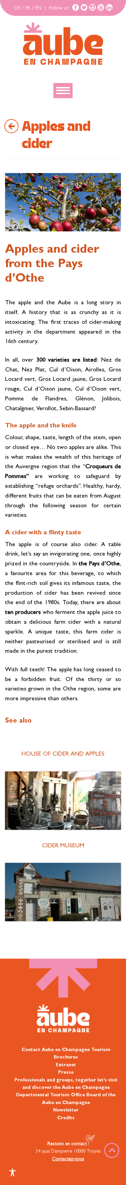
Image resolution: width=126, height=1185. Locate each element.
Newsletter (66, 1110)
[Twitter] (84, 7)
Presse (66, 1072)
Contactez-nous (68, 1159)
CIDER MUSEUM (63, 846)
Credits (66, 1118)
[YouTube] (100, 7)
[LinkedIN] (109, 7)
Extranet (66, 1065)
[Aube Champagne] (63, 44)
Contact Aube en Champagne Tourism (66, 1050)
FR (27, 8)
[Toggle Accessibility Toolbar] (12, 1172)
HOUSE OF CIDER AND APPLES (63, 755)
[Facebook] (75, 7)
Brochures (66, 1057)
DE (17, 8)
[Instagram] (92, 7)
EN (38, 8)
